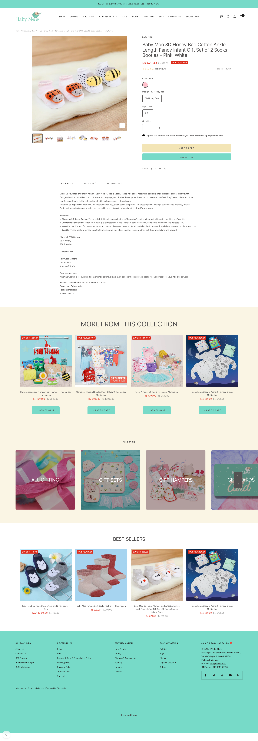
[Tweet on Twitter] (160, 169)
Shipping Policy (64, 667)
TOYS (124, 16)
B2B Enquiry (21, 658)
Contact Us (21, 653)
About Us (20, 649)
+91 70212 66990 (219, 667)
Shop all (60, 676)
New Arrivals (120, 649)
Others (163, 667)
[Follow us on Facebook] (205, 675)
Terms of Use (63, 671)
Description (66, 183)
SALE (161, 16)
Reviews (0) (90, 183)
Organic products (168, 662)
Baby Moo (147, 37)
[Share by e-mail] (165, 169)
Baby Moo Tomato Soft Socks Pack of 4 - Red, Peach (101, 606)
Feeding (118, 662)
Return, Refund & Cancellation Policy (74, 658)
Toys (162, 653)
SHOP (62, 16)
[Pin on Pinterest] (155, 169)
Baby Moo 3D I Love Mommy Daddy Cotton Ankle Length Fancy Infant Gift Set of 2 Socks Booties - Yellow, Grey (157, 609)
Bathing (163, 649)
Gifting (118, 653)
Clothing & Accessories (125, 658)
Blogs (59, 649)
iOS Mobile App (23, 667)
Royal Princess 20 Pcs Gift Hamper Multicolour (157, 392)
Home (18, 31)
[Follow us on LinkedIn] (238, 675)
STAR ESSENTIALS (108, 16)
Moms (163, 658)
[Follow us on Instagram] (222, 675)
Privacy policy (63, 662)
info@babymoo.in (218, 663)
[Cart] (240, 16)
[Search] (228, 16)
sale (59, 653)
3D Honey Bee (152, 98)
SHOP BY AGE (192, 16)
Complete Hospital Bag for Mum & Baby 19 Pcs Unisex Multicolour (101, 393)
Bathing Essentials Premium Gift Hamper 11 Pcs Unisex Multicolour (45, 393)
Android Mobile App (25, 662)
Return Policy (115, 183)
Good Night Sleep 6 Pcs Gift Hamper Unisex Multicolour (212, 393)
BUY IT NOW (186, 157)
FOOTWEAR (88, 16)
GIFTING (74, 16)
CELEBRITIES (174, 16)
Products (26, 31)
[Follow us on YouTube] (230, 675)
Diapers (118, 671)
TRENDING (148, 16)
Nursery (118, 667)
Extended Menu (129, 715)
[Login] (234, 17)
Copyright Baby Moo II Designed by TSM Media (47, 688)
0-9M (147, 113)
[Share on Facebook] (151, 169)
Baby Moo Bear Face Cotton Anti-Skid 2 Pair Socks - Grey (46, 607)
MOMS (135, 16)
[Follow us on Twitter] (214, 675)
